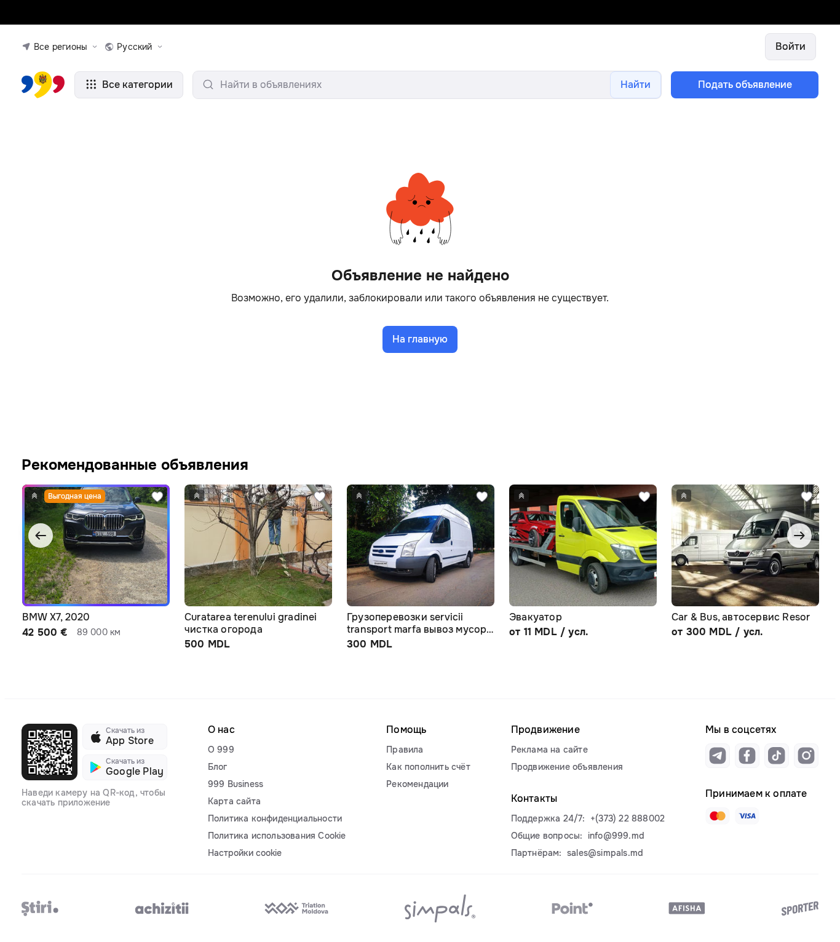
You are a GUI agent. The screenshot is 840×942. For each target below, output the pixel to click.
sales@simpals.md (605, 853)
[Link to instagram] (806, 755)
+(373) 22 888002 (627, 818)
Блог (218, 767)
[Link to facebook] (747, 755)
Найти (635, 84)
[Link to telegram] (717, 755)
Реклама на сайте (549, 749)
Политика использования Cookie (277, 836)
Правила (404, 749)
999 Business (235, 784)
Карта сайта (234, 801)
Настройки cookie (245, 853)
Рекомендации (417, 784)
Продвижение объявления (567, 767)
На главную (420, 339)
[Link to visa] (747, 816)
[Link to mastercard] (717, 816)
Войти (790, 46)
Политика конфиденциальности (275, 818)
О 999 (221, 749)
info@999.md (616, 836)
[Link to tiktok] (776, 755)
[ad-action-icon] (157, 497)
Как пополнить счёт (428, 767)
